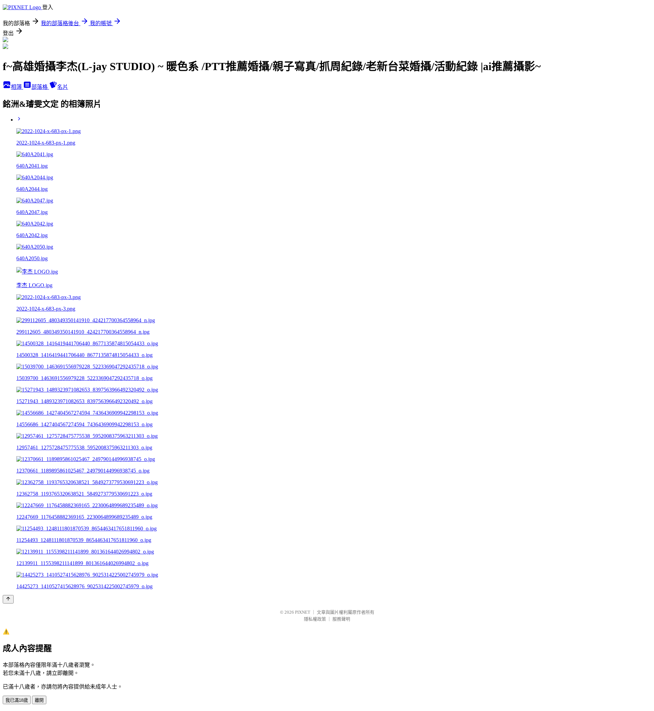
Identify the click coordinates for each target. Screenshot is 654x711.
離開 (39, 700)
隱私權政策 (315, 619)
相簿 (17, 87)
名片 (62, 87)
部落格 (40, 87)
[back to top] (8, 599)
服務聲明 (341, 619)
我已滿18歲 (16, 700)
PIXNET (302, 612)
